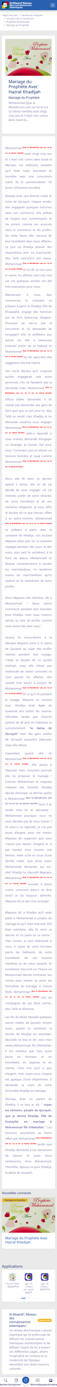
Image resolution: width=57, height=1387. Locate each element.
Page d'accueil (10, 15)
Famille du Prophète (32, 15)
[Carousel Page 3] (29, 1298)
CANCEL (18, 1374)
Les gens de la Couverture (20, 18)
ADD (28, 1374)
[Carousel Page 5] (39, 1298)
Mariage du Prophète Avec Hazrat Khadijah (26, 1240)
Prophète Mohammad (17, 21)
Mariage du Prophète (17, 25)
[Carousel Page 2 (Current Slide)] (23, 1298)
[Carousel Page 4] (34, 1298)
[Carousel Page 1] (18, 1298)
